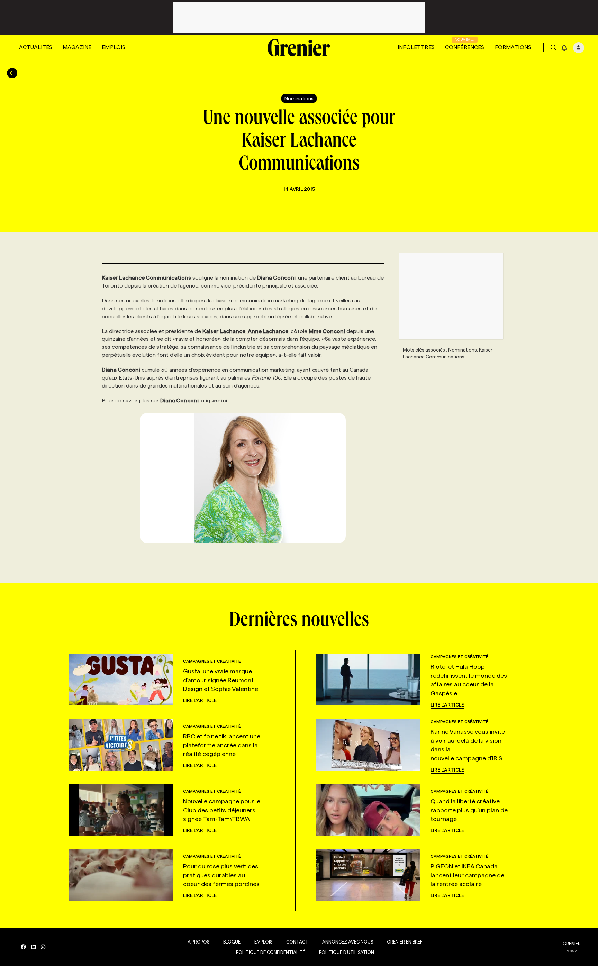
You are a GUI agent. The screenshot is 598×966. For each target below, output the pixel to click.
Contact (297, 941)
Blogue (232, 941)
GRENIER (572, 943)
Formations (513, 47)
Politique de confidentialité (270, 952)
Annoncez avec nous (347, 941)
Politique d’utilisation (346, 952)
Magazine (77, 47)
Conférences (464, 47)
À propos (198, 941)
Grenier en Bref (405, 941)
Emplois (113, 47)
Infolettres (416, 47)
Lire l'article (200, 700)
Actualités (35, 47)
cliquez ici (214, 400)
